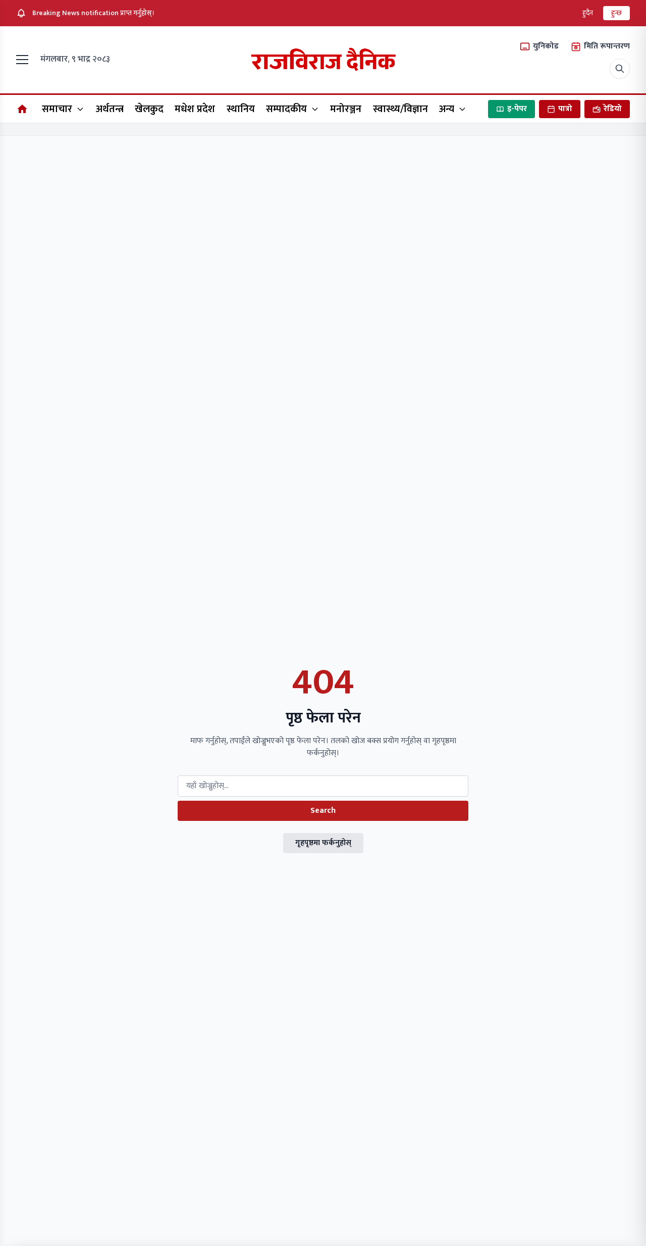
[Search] (620, 69)
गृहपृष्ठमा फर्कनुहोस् (323, 843)
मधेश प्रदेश (195, 109)
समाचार (57, 109)
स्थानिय (241, 109)
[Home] (22, 109)
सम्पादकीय (286, 109)
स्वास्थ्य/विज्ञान (400, 109)
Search (323, 810)
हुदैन (587, 13)
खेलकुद (149, 109)
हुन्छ (616, 13)
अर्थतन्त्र (110, 109)
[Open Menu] (24, 59)
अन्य (446, 109)
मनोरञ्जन (345, 109)
